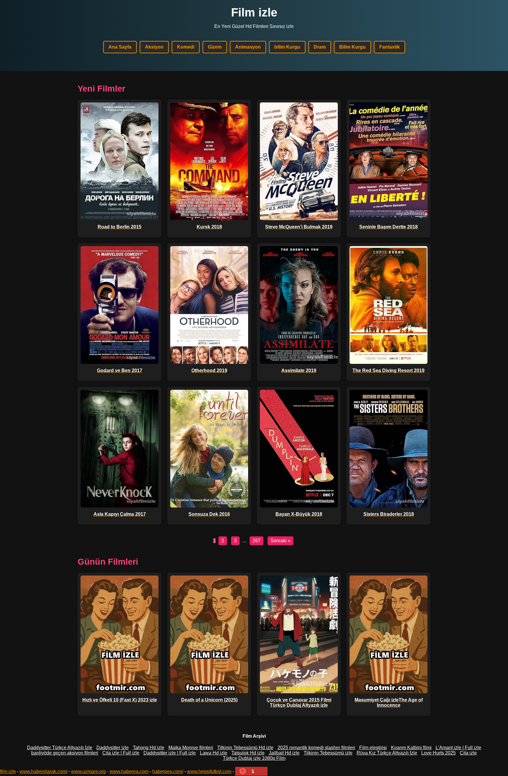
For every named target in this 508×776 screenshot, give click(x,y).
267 (256, 540)
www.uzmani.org (88, 771)
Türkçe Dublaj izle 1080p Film (254, 758)
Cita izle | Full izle (120, 752)
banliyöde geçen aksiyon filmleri (64, 752)
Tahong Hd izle (148, 747)
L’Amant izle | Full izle (458, 747)
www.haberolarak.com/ (43, 771)
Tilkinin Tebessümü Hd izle (245, 747)
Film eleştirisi (373, 747)
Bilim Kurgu (352, 46)
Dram (320, 46)
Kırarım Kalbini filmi (411, 747)
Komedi (185, 46)
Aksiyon (154, 46)
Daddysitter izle (112, 747)
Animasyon (248, 46)
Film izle (254, 12)
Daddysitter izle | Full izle (169, 752)
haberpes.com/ (167, 771)
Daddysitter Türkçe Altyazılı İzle (59, 747)
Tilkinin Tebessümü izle (328, 752)
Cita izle (468, 752)
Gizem (215, 46)
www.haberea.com (129, 771)
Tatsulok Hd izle (248, 752)
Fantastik (389, 46)
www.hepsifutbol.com (209, 771)
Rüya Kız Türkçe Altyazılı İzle (387, 752)
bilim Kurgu (287, 46)
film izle (8, 771)
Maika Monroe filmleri (190, 747)
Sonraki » (280, 540)
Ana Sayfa (119, 46)
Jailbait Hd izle (284, 752)
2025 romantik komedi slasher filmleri (316, 747)
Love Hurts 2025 (438, 752)
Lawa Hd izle (213, 752)
